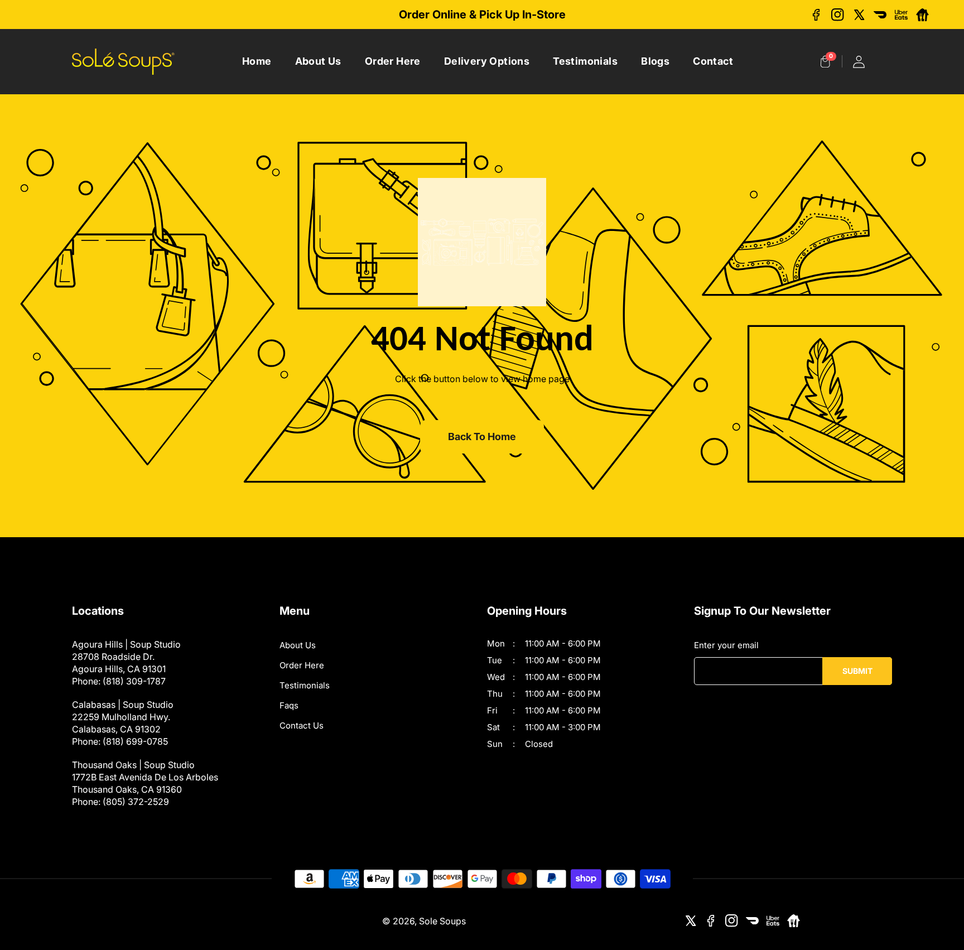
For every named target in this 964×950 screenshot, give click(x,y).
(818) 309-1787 (134, 681)
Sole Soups (442, 921)
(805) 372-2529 (136, 801)
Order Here (393, 61)
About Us (318, 61)
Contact (713, 61)
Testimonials (585, 61)
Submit (857, 671)
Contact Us (301, 725)
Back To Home (482, 436)
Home (257, 61)
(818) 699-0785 (135, 741)
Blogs (655, 61)
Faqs (288, 705)
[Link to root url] (123, 62)
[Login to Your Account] (858, 61)
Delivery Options (486, 61)
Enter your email (726, 645)
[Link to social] (816, 14)
